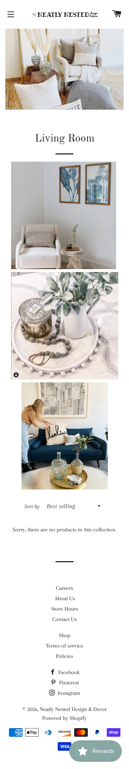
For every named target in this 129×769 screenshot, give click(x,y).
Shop (64, 635)
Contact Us (64, 619)
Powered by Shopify (64, 718)
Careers (64, 588)
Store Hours (64, 609)
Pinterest (68, 682)
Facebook (68, 672)
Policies (64, 656)
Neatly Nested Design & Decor (73, 709)
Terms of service (64, 646)
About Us (64, 598)
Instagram (68, 693)
